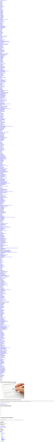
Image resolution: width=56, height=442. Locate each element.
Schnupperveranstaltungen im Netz (3, 175)
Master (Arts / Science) (2, 156)
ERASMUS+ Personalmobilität (3, 352)
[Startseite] (3, 0)
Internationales (1, 49)
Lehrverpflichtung (2, 237)
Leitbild (1, 5)
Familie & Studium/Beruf (2, 67)
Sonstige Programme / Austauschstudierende (4, 186)
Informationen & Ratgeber (2, 291)
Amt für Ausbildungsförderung (3, 93)
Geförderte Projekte (2, 138)
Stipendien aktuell (2, 215)
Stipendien (1, 214)
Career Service (1, 225)
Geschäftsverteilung (2, 16)
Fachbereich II (1, 24)
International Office (2, 94)
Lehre (0, 231)
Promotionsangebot (2, 336)
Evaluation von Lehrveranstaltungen (3, 238)
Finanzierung (1, 314)
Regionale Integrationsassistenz (3, 328)
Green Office (1, 13)
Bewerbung (1, 177)
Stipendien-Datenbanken (2, 217)
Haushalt (1, 88)
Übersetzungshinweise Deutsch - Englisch (4, 353)
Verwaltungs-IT (1, 110)
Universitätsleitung (2, 15)
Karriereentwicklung (2, 307)
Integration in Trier (2, 354)
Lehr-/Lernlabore (1, 249)
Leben (0, 258)
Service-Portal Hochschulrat (2, 118)
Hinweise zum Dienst (2, 178)
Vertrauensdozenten (2, 288)
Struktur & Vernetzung (2, 297)
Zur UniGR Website (2, 362)
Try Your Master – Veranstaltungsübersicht (4, 223)
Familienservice (1, 69)
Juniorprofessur (1, 311)
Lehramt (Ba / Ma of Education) (3, 157)
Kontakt (1, 72)
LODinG (1, 276)
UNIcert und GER (2, 75)
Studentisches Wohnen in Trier (3, 189)
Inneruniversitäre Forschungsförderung (3, 271)
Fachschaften (1, 79)
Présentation (1, 4)
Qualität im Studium (2, 201)
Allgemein (1, 29)
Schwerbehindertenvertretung (3, 63)
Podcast (1, 8)
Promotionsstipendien (2, 216)
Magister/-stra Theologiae (2, 158)
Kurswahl (1, 325)
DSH (0, 76)
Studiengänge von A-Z (2, 154)
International (1, 315)
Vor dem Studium (1, 83)
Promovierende (1, 305)
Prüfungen (1, 31)
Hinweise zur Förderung (2, 274)
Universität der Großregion (2, 139)
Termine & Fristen (2, 203)
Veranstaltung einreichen (2, 164)
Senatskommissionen (2, 116)
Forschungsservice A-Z (2, 281)
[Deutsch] (1, 376)
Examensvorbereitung (2, 40)
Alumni (1, 35)
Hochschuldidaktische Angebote (3, 233)
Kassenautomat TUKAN (2, 200)
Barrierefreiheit (1, 132)
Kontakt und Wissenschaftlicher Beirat (3, 349)
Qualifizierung (1, 232)
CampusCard (1, 247)
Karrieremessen (1, 227)
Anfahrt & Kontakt (2, 147)
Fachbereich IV (1, 32)
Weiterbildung (1, 246)
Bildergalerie (1, 163)
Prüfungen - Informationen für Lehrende (4, 205)
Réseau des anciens (2, 135)
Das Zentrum (1, 74)
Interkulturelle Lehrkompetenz (3, 369)
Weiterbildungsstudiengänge (2, 248)
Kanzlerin (1, 20)
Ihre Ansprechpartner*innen (3, 427)
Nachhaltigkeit (1, 12)
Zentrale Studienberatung (2, 95)
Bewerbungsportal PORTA (2, 179)
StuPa (0, 78)
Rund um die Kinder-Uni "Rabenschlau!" (4, 165)
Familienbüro (1, 53)
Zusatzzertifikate (1, 160)
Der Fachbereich (1, 25)
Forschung (1, 34)
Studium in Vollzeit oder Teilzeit (3, 159)
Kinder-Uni (1, 162)
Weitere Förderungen (2, 296)
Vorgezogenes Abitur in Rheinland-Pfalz (4, 181)
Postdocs (1, 308)
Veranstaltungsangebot (2, 228)
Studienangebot (1, 37)
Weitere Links (1, 361)
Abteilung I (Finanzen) (2, 86)
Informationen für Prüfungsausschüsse (3, 206)
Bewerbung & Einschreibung (3, 317)
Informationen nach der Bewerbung (3, 327)
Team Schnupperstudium (2, 176)
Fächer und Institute (2, 23)
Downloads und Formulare (2, 39)
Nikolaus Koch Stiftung (2, 273)
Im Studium (1, 194)
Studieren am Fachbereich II (2, 26)
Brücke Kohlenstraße (2, 129)
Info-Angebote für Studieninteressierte (3, 171)
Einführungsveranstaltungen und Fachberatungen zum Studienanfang (6, 191)
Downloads (1, 373)
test (0, 374)
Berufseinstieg (1, 229)
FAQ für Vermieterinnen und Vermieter (3, 329)
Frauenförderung (1, 66)
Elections (1, 120)
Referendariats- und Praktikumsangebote (4, 44)
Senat (0, 115)
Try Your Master (1, 222)
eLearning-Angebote (2, 293)
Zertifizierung (1, 234)
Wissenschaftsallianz (2, 286)
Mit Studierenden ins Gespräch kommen (4, 168)
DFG (0, 277)
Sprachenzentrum (1, 73)
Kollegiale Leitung (2, 298)
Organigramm (1, 6)
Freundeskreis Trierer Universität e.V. (3, 137)
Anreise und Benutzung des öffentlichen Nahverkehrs (5, 347)
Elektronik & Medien (2, 103)
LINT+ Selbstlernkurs (2, 371)
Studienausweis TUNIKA (2, 202)
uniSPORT (1, 125)
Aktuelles (1, 59)
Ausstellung (1, 9)
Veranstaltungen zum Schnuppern (3, 174)
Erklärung (1, 146)
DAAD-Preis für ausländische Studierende (4, 321)
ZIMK (0, 52)
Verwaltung (1, 85)
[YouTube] (2, 441)
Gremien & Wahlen (2, 113)
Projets (0, 364)
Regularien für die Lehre (2, 236)
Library (2, 433)
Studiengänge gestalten (2, 239)
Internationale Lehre (2, 235)
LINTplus (1, 244)
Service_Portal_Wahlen (2, 121)
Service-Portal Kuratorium (2, 119)
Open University (1, 257)
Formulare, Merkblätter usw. (2, 104)
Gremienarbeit (1, 114)
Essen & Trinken (1, 260)
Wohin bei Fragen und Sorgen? (3, 192)
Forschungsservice (2, 107)
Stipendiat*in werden (2, 220)
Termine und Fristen (2, 333)
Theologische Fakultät (2, 50)
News (0, 379)
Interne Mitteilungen (2, 145)
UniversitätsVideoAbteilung (2, 80)
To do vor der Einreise (2, 338)
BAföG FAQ (1, 213)
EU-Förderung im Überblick (2, 278)
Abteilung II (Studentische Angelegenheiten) (4, 92)
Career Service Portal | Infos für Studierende (4, 226)
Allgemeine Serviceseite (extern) (3, 97)
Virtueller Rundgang (2, 150)
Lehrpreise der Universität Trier (3, 241)
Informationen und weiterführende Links (4, 283)
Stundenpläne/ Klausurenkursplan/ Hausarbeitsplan (5, 41)
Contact (1, 431)
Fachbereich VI (1, 46)
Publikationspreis (1, 295)
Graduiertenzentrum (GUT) (2, 290)
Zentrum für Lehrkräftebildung (3, 81)
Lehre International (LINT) (2, 367)
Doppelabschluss (1, 198)
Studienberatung (1, 332)
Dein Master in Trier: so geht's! (3, 224)
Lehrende (1, 84)
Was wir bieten (1, 100)
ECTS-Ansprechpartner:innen (3, 324)
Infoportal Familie (2, 68)
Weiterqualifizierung (2, 304)
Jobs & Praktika (1, 265)
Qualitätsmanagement (2, 109)
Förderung (1, 294)
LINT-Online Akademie (2, 368)
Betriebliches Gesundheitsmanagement (3, 54)
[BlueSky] (1, 441)
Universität (1, 2)
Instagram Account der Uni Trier (3, 172)
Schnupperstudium (2, 173)
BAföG (1, 43)
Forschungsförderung (2, 270)
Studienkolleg (1, 185)
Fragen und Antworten (2, 366)
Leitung (1, 87)
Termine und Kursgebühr (2, 346)
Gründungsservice (2, 285)
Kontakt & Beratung (2, 287)
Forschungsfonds (1, 272)
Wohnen (1, 259)
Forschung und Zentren (2, 27)
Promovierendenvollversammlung (3, 299)
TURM (1, 112)
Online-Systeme (1, 253)
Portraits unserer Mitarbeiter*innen (3, 99)
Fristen (0, 187)
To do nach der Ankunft (2, 334)
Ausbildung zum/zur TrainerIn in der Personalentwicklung (5, 251)
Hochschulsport (1, 58)
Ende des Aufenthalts (2, 326)
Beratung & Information (2, 306)
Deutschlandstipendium (2, 218)
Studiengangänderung (2, 199)
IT (1, 434)
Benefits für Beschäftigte (2, 98)
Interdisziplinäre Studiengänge (3, 155)
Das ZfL (1, 82)
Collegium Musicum (2, 264)
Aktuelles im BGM (2, 55)
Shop (1, 435)
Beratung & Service (2, 267)
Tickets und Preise (2, 60)
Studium (1, 48)
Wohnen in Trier (1, 330)
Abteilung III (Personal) (2, 96)
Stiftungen (1, 279)
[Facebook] (0, 441)
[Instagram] (3, 441)
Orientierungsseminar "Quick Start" (3, 320)
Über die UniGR (1, 356)
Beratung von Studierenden (2, 370)
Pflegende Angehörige (2, 71)
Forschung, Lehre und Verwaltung (3, 350)
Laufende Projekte (2, 123)
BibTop (1, 130)
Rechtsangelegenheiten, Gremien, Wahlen (4, 19)
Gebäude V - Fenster (2, 128)
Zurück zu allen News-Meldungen (3, 404)
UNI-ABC (1, 193)
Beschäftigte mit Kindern (2, 70)
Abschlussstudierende (2, 319)
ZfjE (0, 38)
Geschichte (1, 7)
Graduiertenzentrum (2, 57)
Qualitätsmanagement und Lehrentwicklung (4, 245)
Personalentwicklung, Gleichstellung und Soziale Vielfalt (5, 108)
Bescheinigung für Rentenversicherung (3, 197)
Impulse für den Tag (2, 56)
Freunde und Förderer (2, 167)
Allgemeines (1, 61)
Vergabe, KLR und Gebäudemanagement (4, 90)
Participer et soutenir (2, 365)
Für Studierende (1, 359)
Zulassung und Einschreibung (3, 337)
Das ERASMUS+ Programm (3, 351)
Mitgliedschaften (1, 140)
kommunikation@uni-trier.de (3, 426)
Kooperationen (1, 300)
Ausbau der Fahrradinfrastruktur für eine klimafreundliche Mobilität (6, 126)
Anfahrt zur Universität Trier (2, 149)
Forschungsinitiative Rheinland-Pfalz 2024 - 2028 (4, 275)
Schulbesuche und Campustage (3, 170)
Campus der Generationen (2, 252)
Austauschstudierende (2, 322)
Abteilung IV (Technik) (2, 101)
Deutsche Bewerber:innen (2, 180)
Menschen (1, 143)
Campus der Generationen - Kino (3, 255)
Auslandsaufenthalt (2, 209)
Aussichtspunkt (1, 11)
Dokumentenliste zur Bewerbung (3, 182)
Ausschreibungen (1, 91)
